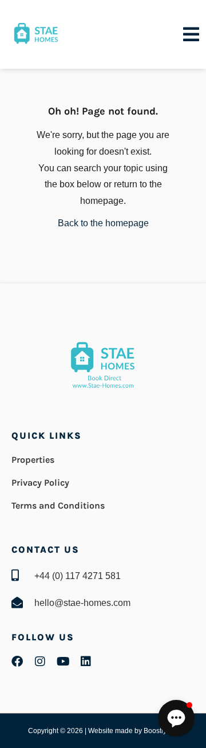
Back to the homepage (103, 223)
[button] (176, 718)
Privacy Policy (40, 482)
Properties (32, 459)
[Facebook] (17, 661)
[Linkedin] (86, 661)
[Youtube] (63, 661)
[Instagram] (40, 661)
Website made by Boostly (128, 731)
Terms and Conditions (58, 505)
